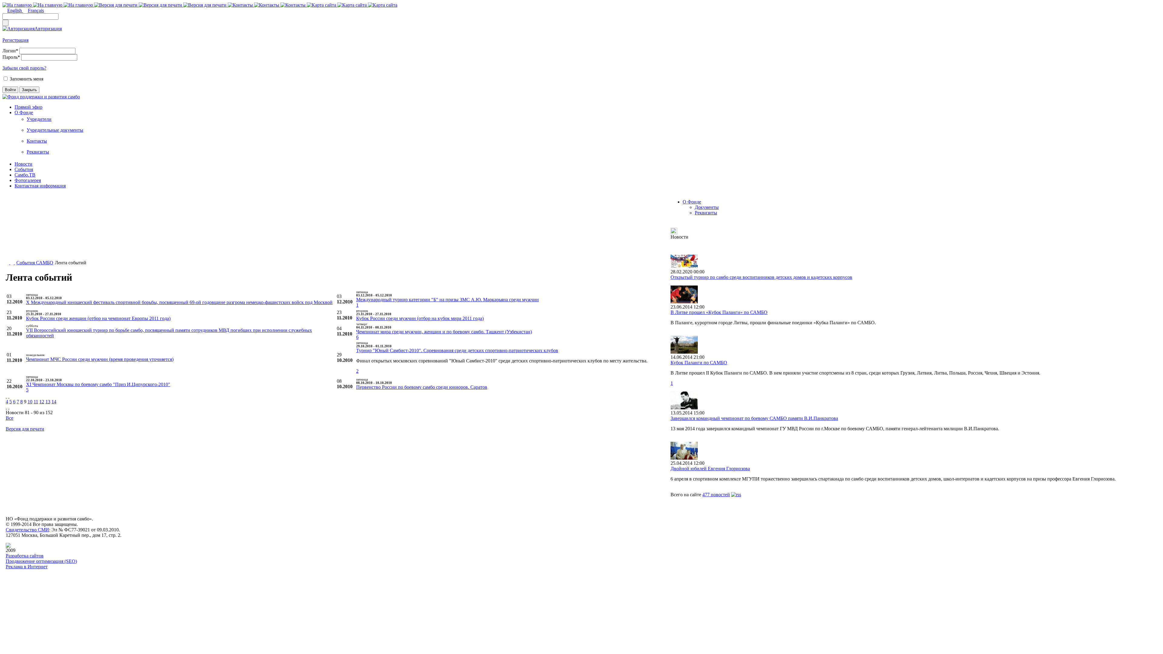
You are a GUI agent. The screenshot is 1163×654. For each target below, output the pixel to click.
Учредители (39, 119)
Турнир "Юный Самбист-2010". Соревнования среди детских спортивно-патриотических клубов (457, 350)
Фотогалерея (28, 180)
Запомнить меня (26, 78)
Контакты (37, 141)
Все (9, 418)
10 (30, 401)
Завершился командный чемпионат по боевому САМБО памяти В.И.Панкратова (754, 418)
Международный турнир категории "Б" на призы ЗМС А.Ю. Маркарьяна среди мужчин (447, 299)
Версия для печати (25, 428)
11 (36, 401)
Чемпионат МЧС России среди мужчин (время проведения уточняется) (100, 359)
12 (41, 401)
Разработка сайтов (25, 555)
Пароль (11, 57)
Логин (10, 50)
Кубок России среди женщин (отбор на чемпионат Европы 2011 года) (98, 318)
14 (53, 401)
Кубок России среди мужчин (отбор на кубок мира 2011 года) (420, 318)
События (24, 169)
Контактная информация (40, 185)
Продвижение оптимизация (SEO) (41, 561)
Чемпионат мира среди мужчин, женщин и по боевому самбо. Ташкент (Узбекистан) (444, 331)
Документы (707, 207)
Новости (23, 164)
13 (47, 401)
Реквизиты (38, 151)
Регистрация (15, 40)
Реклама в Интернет (27, 566)
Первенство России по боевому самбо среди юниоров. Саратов (421, 387)
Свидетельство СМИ (27, 529)
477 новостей (716, 494)
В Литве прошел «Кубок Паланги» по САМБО (719, 312)
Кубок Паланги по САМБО (699, 362)
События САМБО (34, 262)
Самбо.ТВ (25, 174)
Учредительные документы (55, 130)
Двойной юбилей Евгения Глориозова (710, 468)
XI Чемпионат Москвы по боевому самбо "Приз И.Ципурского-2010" (98, 384)
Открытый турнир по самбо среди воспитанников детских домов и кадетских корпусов (761, 277)
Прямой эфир (28, 107)
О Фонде (24, 112)
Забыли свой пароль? (24, 68)
